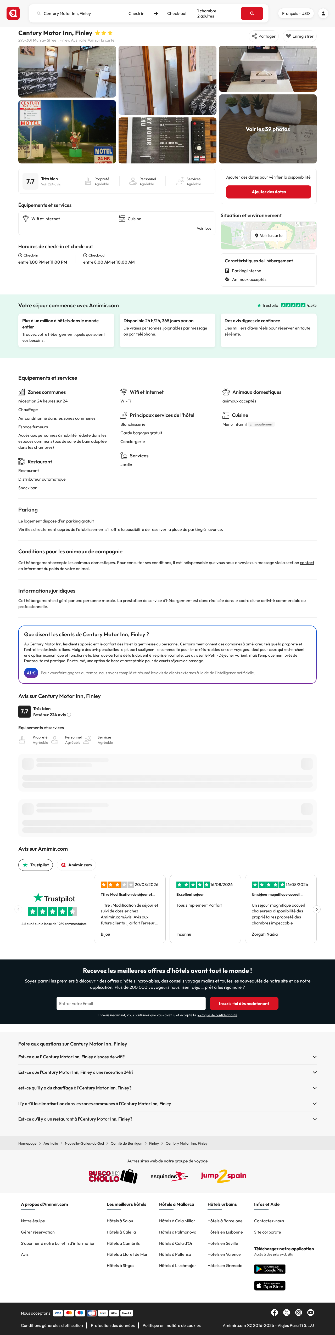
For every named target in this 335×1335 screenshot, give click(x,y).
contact (307, 562)
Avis (25, 1254)
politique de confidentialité (217, 1015)
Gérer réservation (38, 1232)
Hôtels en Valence (224, 1254)
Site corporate (267, 1232)
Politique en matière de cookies (172, 1325)
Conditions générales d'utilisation (52, 1325)
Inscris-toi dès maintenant (244, 1003)
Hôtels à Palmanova (177, 1232)
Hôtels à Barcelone (225, 1220)
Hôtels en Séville (223, 1243)
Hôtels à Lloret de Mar (127, 1254)
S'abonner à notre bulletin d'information (58, 1243)
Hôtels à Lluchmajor (177, 1265)
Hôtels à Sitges (120, 1265)
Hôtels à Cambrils (123, 1243)
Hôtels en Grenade (225, 1265)
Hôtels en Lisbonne (225, 1232)
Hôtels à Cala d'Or (176, 1243)
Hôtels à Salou (120, 1220)
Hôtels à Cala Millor (177, 1220)
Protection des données (113, 1325)
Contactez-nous (269, 1220)
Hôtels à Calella (121, 1232)
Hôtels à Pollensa (175, 1254)
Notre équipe (33, 1220)
